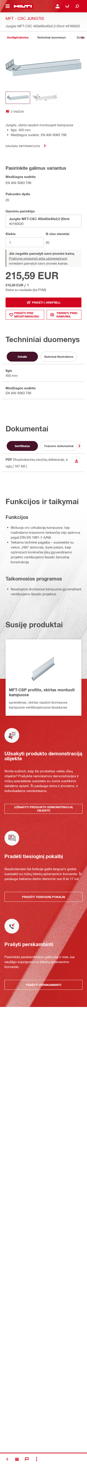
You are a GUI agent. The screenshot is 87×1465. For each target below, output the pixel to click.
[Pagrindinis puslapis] (22, 6)
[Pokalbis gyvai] (27, 1459)
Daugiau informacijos (23, 146)
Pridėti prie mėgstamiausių (26, 314)
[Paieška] (77, 6)
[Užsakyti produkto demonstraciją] (17, 1459)
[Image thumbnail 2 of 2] (45, 98)
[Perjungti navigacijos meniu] (7, 6)
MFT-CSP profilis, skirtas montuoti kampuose (42, 692)
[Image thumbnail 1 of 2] (18, 98)
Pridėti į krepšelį (46, 302)
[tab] (17, 37)
